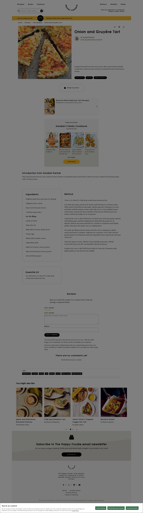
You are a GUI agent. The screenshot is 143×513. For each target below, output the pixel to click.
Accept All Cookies (132, 508)
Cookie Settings (100, 508)
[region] (71, 508)
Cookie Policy (75, 510)
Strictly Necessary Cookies (116, 508)
